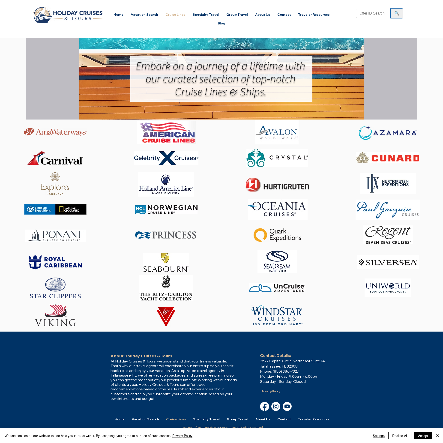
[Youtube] (287, 406)
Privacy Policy (182, 435)
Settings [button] (379, 435)
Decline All (399, 435)
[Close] (437, 435)
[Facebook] (264, 406)
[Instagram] (275, 406)
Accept (423, 435)
